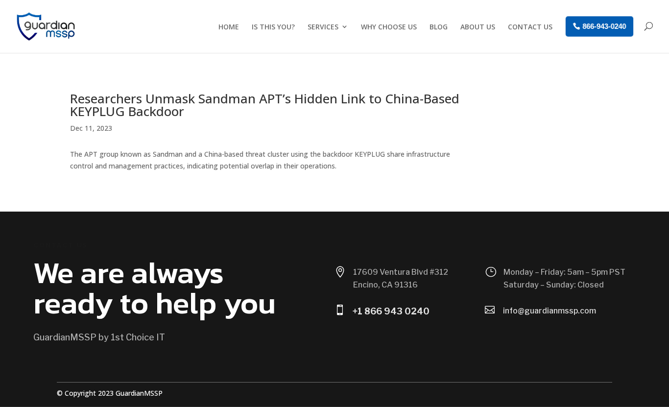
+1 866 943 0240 (391, 311)
